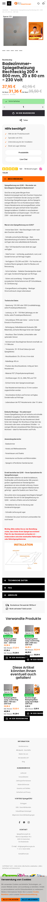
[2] (8, 50)
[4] (16, 50)
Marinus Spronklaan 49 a (23, 836)
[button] (9, 3)
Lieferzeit (23, 773)
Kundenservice (23, 746)
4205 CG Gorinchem (23, 839)
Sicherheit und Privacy (23, 792)
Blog (23, 761)
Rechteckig (7, 60)
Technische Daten (17, 580)
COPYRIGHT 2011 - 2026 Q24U (11, 866)
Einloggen (23, 803)
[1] (4, 50)
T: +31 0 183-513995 (23, 849)
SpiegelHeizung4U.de (23, 834)
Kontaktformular (23, 854)
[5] (21, 50)
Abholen (12, 595)
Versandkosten (23, 777)
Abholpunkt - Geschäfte (23, 750)
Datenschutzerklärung (29, 894)
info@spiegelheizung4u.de (26, 846)
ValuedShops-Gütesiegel (23, 811)
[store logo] (22, 3)
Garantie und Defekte (23, 788)
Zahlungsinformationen (23, 781)
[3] (12, 50)
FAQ (10, 588)
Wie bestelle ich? (23, 758)
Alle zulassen (10, 900)
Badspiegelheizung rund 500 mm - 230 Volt (11, 631)
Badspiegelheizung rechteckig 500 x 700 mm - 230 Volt (11, 690)
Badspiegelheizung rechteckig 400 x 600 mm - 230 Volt (32, 631)
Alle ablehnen (30, 900)
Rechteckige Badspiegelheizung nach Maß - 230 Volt (32, 690)
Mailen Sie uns (23, 754)
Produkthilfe (23, 153)
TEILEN (5, 173)
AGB (40, 866)
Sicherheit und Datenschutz (11, 868)
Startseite (5, 10)
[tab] (23, 179)
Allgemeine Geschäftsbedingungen (23, 815)
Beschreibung (15, 179)
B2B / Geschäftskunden (23, 807)
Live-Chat (23, 159)
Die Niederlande (23, 842)
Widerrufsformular (23, 784)
